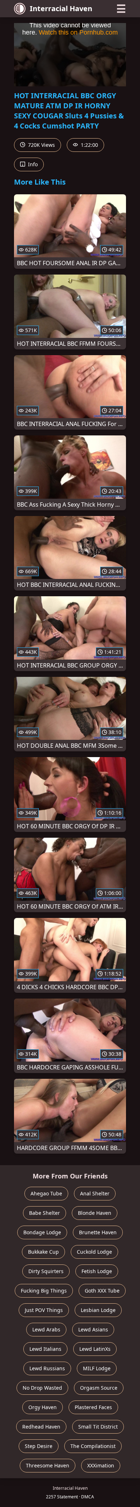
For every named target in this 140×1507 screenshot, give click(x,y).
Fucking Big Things (44, 1290)
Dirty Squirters (46, 1271)
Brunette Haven (98, 1232)
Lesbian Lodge (98, 1310)
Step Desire (38, 1446)
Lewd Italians (45, 1348)
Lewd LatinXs (95, 1348)
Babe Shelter (44, 1212)
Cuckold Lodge (94, 1251)
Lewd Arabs (46, 1329)
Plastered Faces (93, 1407)
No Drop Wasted (42, 1387)
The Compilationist (93, 1446)
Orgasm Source (98, 1387)
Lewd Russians (47, 1368)
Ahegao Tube (46, 1193)
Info (32, 164)
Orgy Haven (42, 1407)
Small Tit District (98, 1426)
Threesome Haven (47, 1465)
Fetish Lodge (96, 1271)
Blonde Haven (94, 1212)
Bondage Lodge (42, 1232)
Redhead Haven (41, 1426)
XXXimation (100, 1465)
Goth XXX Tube (102, 1290)
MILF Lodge (97, 1368)
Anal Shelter (94, 1193)
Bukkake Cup (43, 1251)
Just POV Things (44, 1310)
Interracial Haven (61, 8)
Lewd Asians (93, 1329)
